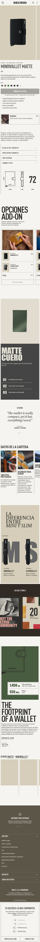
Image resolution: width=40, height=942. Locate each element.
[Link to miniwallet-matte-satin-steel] (2, 86)
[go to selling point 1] (17, 826)
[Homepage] (20, 2)
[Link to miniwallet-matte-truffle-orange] (14, 86)
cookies (14, 913)
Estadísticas (22, 924)
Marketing (22, 931)
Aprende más (13, 268)
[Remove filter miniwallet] (28, 756)
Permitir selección (10, 939)
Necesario (21, 920)
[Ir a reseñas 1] (18, 433)
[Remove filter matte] (14, 756)
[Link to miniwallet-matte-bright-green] (8, 86)
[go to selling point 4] (22, 826)
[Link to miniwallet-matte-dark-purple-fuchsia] (11, 86)
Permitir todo (29, 939)
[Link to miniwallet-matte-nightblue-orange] (17, 86)
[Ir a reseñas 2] (21, 433)
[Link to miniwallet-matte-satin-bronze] (5, 86)
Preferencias (22, 928)
